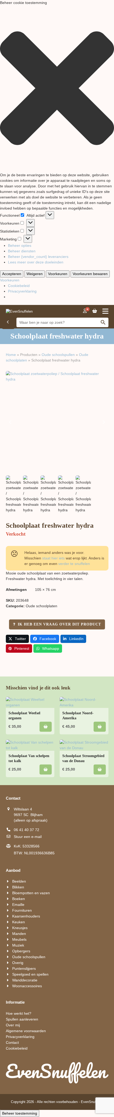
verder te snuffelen (74, 564)
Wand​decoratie (24, 980)
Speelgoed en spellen (30, 974)
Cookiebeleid (19, 286)
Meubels (19, 939)
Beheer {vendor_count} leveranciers (38, 256)
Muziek (18, 945)
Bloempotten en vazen (31, 893)
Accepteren (11, 274)
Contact (12, 1042)
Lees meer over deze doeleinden (35, 262)
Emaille (18, 904)
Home (11, 355)
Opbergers (21, 951)
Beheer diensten (22, 251)
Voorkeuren (57, 274)
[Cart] (94, 311)
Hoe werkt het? (18, 1013)
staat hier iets (53, 558)
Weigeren (35, 274)
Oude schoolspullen (58, 355)
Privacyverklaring (22, 291)
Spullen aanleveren (22, 1019)
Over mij (13, 1025)
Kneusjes (20, 928)
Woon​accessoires (27, 986)
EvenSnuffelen (92, 1102)
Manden (19, 933)
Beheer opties (19, 245)
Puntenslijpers (24, 968)
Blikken (18, 887)
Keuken (18, 922)
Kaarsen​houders (26, 916)
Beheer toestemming (19, 1113)
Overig (17, 963)
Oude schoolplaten (41, 606)
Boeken (18, 899)
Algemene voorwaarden (26, 1031)
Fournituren (22, 910)
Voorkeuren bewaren (90, 274)
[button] (57, 89)
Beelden (19, 881)
